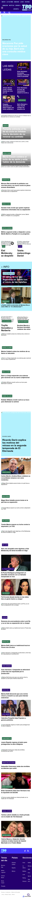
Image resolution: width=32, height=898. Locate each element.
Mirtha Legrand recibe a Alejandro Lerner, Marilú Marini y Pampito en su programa (16, 233)
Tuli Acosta (5, 593)
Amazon (25, 881)
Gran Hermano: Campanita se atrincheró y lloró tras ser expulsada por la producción (15, 671)
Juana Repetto (6, 738)
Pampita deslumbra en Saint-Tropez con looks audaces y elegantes (8, 107)
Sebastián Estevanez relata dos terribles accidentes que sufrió (15, 767)
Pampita (6, 100)
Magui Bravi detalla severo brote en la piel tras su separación (14, 501)
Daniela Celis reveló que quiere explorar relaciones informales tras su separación (15, 209)
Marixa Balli (6, 641)
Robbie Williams (7, 395)
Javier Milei (5, 301)
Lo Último (10, 2)
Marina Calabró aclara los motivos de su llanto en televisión (15, 352)
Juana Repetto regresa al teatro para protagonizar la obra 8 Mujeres (14, 743)
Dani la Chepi (6, 371)
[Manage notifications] (28, 894)
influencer (5, 520)
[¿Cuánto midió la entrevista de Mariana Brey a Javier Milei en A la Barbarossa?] (16, 295)
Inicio (3, 2)
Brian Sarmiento (7, 786)
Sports (29, 876)
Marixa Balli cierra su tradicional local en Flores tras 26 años (15, 646)
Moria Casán (7, 153)
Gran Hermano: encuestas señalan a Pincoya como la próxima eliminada (23, 74)
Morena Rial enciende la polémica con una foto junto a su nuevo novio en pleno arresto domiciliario (15, 185)
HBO (29, 869)
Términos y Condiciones (5, 892)
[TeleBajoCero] (8, 850)
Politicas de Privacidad (15, 892)
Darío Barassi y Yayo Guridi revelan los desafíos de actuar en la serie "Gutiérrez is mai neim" (23, 109)
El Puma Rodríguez (8, 569)
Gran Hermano (22, 67)
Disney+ (30, 866)
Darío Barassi (22, 100)
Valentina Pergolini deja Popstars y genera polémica (13, 719)
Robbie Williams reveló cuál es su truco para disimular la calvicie (15, 401)
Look (22, 2)
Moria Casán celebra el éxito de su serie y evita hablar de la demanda (15, 159)
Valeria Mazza (6, 835)
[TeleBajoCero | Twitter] (4, 12)
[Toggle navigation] (2, 7)
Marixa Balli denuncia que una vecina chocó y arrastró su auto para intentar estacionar (14, 696)
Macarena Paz (6, 39)
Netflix (29, 862)
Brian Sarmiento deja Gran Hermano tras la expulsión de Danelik (15, 792)
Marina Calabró (7, 347)
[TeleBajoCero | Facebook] (1, 12)
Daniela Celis (6, 203)
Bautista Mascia (23, 321)
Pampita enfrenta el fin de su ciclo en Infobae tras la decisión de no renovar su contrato (14, 133)
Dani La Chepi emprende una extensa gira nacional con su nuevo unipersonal (15, 376)
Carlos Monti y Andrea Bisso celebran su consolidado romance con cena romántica (15, 478)
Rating (27, 2)
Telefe (20, 246)
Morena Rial (6, 179)
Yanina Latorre (6, 811)
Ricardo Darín (6, 436)
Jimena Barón (7, 83)
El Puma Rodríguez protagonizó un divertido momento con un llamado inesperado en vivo (13, 575)
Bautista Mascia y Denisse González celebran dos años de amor (23, 328)
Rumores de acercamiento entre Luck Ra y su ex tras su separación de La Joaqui (15, 622)
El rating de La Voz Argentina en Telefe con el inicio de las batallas (15, 279)
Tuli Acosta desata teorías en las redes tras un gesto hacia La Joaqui (15, 598)
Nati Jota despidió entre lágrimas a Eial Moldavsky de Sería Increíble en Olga (15, 549)
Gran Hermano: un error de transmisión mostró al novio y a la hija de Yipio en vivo (23, 92)
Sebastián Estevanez (8, 762)
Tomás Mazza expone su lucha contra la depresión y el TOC (15, 525)
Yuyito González (6, 321)
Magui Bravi (5, 496)
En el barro (6, 714)
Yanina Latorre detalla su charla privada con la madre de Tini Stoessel (15, 816)
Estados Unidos (8, 894)
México (13, 894)
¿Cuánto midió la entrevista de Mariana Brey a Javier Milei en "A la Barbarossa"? (15, 306)
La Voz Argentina (8, 273)
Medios (16, 2)
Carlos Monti (6, 472)
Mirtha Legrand (7, 228)
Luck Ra (4, 617)
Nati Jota (5, 544)
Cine (29, 872)
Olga (3, 246)
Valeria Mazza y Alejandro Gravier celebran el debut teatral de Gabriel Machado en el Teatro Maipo (13, 841)
